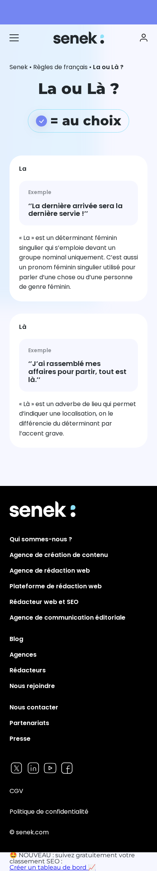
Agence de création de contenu (59, 554)
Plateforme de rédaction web (56, 586)
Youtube (50, 768)
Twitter (17, 768)
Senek (79, 37)
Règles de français (60, 67)
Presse (20, 738)
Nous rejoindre (32, 686)
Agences (23, 654)
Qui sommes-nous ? (41, 539)
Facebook (67, 768)
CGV (16, 791)
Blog (16, 639)
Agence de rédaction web (50, 570)
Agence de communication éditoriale (67, 617)
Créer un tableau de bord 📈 (53, 867)
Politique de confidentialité (49, 811)
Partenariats (29, 723)
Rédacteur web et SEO (44, 601)
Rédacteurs (28, 670)
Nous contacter (34, 707)
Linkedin (33, 768)
